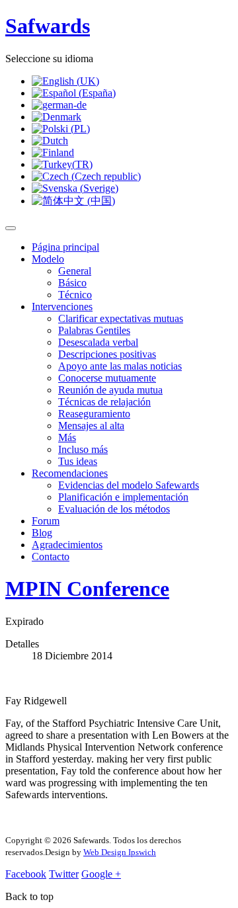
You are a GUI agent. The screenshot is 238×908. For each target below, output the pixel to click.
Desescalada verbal (98, 342)
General (74, 270)
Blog (42, 532)
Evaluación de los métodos (114, 509)
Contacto (50, 556)
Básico (72, 282)
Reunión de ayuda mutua (110, 389)
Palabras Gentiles (94, 330)
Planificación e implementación (123, 497)
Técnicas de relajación (104, 401)
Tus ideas (77, 461)
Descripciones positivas (107, 354)
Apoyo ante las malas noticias (120, 366)
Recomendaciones (70, 473)
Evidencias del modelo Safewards (128, 485)
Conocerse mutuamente (107, 378)
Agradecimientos (67, 544)
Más (67, 437)
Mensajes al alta (91, 425)
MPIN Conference (87, 588)
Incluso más (83, 449)
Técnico (75, 294)
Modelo (48, 259)
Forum (46, 520)
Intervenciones (62, 306)
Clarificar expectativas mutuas (120, 318)
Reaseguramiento (94, 413)
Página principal (65, 247)
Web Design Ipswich (119, 852)
